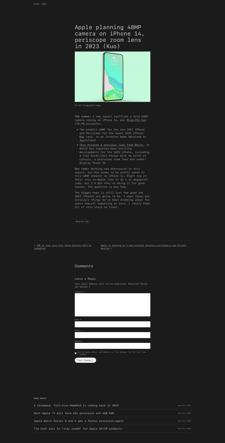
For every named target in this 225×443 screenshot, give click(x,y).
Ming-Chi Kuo (136, 120)
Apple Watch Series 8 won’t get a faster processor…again (79, 420)
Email (78, 330)
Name (78, 320)
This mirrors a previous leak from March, (112, 144)
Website (78, 341)
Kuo (81, 136)
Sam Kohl (89, 105)
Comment (79, 292)
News (99, 105)
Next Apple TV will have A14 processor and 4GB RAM (74, 413)
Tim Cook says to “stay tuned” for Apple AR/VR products (78, 428)
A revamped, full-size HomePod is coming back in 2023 (76, 405)
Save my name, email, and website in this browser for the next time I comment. (111, 353)
